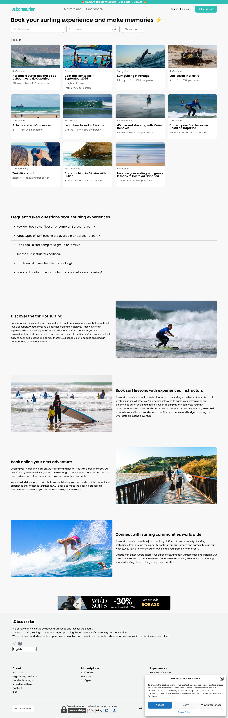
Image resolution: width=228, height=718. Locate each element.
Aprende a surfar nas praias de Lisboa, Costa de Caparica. (34, 77)
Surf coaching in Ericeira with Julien (85, 174)
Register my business (24, 676)
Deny (186, 705)
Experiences (94, 9)
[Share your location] (115, 29)
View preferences (211, 705)
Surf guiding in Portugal (133, 76)
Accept (160, 705)
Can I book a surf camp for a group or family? (48, 245)
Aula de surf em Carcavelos (31, 125)
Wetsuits (86, 676)
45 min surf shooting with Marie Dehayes (139, 126)
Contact (17, 688)
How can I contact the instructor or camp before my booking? (59, 272)
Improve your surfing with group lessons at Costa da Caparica (140, 174)
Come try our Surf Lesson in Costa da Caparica (189, 126)
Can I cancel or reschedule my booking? (44, 263)
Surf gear (86, 680)
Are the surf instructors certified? (38, 254)
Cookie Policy (184, 712)
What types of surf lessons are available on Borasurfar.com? (58, 236)
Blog (15, 692)
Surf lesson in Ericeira (184, 76)
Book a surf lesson (160, 672)
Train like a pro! (23, 173)
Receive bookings (22, 680)
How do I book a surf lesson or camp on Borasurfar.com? (55, 227)
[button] (221, 678)
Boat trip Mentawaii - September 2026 (80, 77)
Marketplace (72, 9)
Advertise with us (22, 684)
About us (17, 672)
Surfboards (87, 672)
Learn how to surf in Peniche (84, 125)
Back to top (26, 708)
